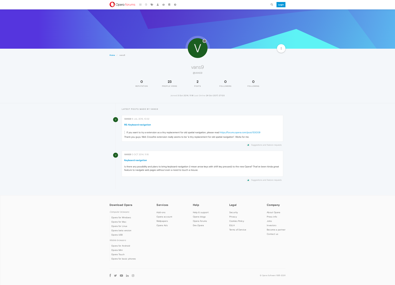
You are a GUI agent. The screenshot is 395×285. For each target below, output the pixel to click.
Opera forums (200, 221)
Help (196, 204)
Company (273, 204)
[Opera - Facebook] (110, 275)
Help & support (201, 212)
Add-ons (160, 212)
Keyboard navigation (135, 160)
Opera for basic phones (123, 258)
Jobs (269, 221)
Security (233, 212)
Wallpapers (162, 221)
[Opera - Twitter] (115, 275)
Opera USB (117, 235)
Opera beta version (121, 230)
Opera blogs (199, 216)
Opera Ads (162, 225)
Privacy (233, 216)
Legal (233, 204)
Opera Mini (117, 250)
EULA (232, 225)
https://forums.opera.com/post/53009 (240, 132)
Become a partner (276, 229)
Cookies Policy (236, 221)
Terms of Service (237, 229)
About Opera (273, 212)
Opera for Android (120, 246)
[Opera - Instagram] (133, 275)
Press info (272, 216)
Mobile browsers (118, 240)
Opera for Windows (121, 217)
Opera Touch (118, 254)
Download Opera (121, 204)
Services (162, 204)
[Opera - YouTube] (121, 275)
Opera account (164, 216)
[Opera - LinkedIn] (127, 275)
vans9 (127, 119)
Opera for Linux (119, 226)
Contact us (272, 234)
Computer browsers (119, 212)
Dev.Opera (198, 225)
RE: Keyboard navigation (137, 124)
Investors (271, 225)
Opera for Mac (118, 222)
